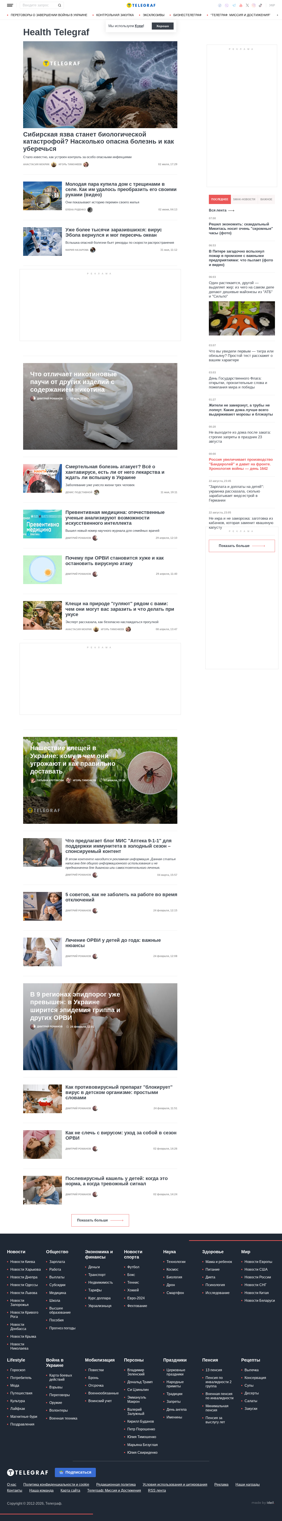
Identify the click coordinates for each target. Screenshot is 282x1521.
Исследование (218, 1293)
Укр (272, 5)
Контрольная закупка (115, 15)
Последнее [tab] (219, 199)
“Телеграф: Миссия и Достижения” (240, 15)
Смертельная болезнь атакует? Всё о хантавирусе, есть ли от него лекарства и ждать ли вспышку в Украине (115, 472)
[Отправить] (59, 5)
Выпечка (252, 1370)
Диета (210, 1277)
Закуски (251, 1408)
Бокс (131, 1275)
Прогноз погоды (62, 1328)
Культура (17, 1401)
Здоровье (213, 1251)
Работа (55, 1269)
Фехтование (137, 1306)
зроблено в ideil (263, 1502)
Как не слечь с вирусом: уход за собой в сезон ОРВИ (120, 1135)
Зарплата (57, 1262)
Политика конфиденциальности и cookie (56, 1484)
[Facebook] (220, 5)
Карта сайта (70, 1490)
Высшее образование (60, 1310)
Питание (213, 1269)
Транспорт (97, 1275)
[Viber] (226, 5)
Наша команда (41, 1490)
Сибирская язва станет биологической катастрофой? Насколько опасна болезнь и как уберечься (98, 141)
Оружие (55, 1403)
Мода (14, 1385)
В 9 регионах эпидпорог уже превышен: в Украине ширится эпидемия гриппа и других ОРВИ (75, 1006)
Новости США (256, 1269)
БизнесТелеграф (187, 15)
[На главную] (141, 5)
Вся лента (217, 210)
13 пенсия (214, 1370)
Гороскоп (17, 1370)
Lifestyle (16, 1360)
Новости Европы (258, 1262)
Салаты (251, 1401)
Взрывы (56, 1387)
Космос (172, 1269)
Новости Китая (257, 1293)
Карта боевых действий (60, 1377)
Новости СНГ (256, 1285)
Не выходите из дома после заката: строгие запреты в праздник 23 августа (240, 437)
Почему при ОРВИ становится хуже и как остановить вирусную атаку (114, 560)
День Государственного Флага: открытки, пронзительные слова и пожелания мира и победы (238, 383)
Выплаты (57, 1277)
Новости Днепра (23, 1277)
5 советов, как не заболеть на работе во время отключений (121, 897)
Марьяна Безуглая (142, 1445)
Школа (54, 1300)
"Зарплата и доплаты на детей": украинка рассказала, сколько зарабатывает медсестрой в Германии (236, 493)
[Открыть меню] (10, 5)
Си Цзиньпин (138, 1390)
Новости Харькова (25, 1269)
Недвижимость (100, 1282)
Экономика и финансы (99, 1254)
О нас (11, 1484)
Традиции (174, 1394)
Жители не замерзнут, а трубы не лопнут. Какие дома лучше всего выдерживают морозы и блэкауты (241, 409)
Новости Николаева (19, 1346)
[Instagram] (253, 5)
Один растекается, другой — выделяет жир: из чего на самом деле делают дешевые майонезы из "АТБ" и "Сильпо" (241, 289)
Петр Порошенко (141, 1429)
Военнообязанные (103, 1393)
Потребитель (21, 1378)
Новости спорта (133, 1254)
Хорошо (162, 26)
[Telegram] (233, 5)
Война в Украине (54, 1363)
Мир (245, 1251)
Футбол (133, 1267)
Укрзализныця (99, 1306)
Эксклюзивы (153, 15)
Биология (174, 1277)
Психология (215, 1285)
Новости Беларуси (260, 1300)
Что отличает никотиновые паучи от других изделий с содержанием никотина (73, 381)
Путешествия (21, 1393)
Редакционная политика (116, 1484)
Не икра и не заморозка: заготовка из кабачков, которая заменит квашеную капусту (241, 523)
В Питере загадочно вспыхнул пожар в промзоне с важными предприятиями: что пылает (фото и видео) (241, 258)
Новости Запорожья (19, 1303)
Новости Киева (22, 1262)
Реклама (221, 1484)
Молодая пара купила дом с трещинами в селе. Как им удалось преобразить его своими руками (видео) (121, 189)
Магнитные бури (23, 1416)
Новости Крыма (23, 1336)
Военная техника (63, 1418)
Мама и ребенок (219, 1262)
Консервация (255, 1378)
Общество (57, 1251)
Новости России (258, 1277)
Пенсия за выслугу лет (215, 1420)
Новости (16, 1251)
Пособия (56, 1320)
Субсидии (57, 1285)
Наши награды (248, 1484)
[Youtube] (240, 5)
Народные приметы (175, 1384)
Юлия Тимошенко (141, 1437)
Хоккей (133, 1290)
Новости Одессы (24, 1285)
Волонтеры (58, 1410)
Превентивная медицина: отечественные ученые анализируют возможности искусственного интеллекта (115, 518)
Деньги (94, 1267)
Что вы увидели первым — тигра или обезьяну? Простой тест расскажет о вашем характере (241, 355)
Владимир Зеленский (136, 1372)
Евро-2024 (136, 1298)
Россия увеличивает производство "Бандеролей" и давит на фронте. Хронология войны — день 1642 (241, 464)
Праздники (175, 1360)
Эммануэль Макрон (136, 1399)
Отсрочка (96, 1385)
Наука (169, 1251)
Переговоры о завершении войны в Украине (49, 15)
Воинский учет (100, 1401)
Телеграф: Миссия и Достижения (114, 1490)
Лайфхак (17, 1408)
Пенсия (210, 1360)
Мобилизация (100, 1360)
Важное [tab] (266, 199)
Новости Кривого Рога (24, 1315)
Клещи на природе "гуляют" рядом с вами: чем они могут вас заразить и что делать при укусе (119, 609)
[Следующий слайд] (277, 15)
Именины (174, 1417)
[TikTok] (260, 5)
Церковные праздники (176, 1372)
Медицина (57, 1293)
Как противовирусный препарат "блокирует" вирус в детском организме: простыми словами (119, 1092)
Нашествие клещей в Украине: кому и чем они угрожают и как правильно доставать (72, 759)
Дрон (171, 1285)
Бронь (93, 1378)
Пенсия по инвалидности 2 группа (219, 1382)
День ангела (177, 1409)
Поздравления (22, 1424)
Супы (249, 1385)
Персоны (134, 1360)
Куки (139, 26)
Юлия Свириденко (142, 1452)
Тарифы (95, 1290)
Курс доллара (99, 1298)
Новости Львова (23, 1293)
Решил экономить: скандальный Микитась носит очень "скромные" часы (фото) (241, 228)
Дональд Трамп (140, 1382)
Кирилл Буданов (140, 1421)
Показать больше (92, 1220)
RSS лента (157, 1490)
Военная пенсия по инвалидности (220, 1396)
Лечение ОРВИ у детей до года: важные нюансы (113, 943)
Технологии (176, 1262)
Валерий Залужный (135, 1412)
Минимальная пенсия (217, 1408)
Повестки (96, 1370)
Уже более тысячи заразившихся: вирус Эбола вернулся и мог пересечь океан (113, 232)
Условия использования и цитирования (175, 1484)
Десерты (252, 1393)
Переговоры (59, 1395)
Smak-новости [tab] (244, 199)
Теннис (133, 1282)
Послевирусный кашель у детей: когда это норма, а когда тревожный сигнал (116, 1181)
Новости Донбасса (18, 1327)
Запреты (174, 1401)
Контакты (14, 1490)
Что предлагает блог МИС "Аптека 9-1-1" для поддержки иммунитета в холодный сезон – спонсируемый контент (118, 846)
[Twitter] (247, 5)
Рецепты (250, 1360)
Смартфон (175, 1293)
